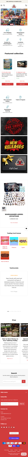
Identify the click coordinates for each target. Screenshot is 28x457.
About (11, 450)
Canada (13, 433)
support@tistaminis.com (6, 413)
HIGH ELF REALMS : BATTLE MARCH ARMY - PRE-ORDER (7, 75)
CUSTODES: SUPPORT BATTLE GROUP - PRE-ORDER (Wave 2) (21, 75)
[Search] (23, 381)
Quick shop (7, 81)
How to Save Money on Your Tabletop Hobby (10, 339)
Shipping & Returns (12, 451)
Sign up (22, 403)
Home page (6, 450)
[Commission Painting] (7, 109)
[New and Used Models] (7, 99)
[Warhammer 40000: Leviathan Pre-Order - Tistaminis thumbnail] (4, 209)
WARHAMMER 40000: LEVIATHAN (14, 215)
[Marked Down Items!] (20, 32)
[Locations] (20, 42)
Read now (9, 358)
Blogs (18, 451)
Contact (15, 450)
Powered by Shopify (14, 454)
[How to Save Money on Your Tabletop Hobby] (10, 330)
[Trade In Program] (20, 99)
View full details (14, 222)
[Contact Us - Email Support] (7, 42)
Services (20, 450)
